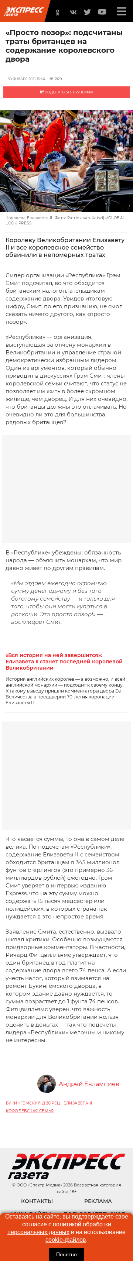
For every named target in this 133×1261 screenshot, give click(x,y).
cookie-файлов (65, 1240)
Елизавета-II (78, 1103)
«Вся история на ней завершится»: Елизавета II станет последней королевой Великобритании (64, 661)
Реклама (98, 1201)
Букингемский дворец (33, 1103)
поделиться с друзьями (68, 92)
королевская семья (30, 1111)
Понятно (66, 1254)
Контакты (37, 1201)
